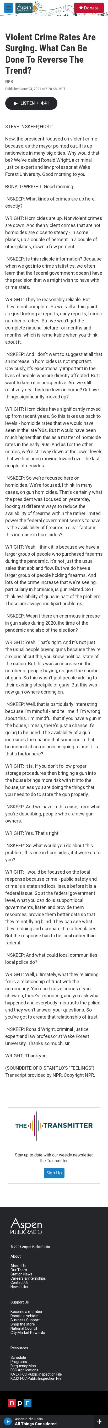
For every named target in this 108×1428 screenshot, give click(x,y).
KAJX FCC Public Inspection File (36, 1374)
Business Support (25, 1320)
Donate (91, 8)
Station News (21, 1274)
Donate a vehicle (24, 1316)
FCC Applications (24, 1370)
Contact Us (19, 1283)
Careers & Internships (28, 1278)
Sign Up (54, 1173)
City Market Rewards (27, 1333)
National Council (23, 1328)
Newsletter (19, 1287)
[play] (8, 1421)
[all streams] (101, 1421)
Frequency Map (23, 1366)
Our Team (18, 1270)
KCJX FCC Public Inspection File (36, 1379)
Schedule (18, 1358)
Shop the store (22, 1324)
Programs (18, 1362)
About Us (18, 1266)
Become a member (26, 1312)
